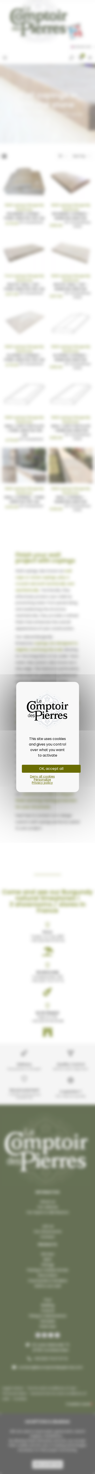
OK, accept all (51, 768)
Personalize (42, 779)
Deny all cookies (42, 776)
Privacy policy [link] (42, 782)
